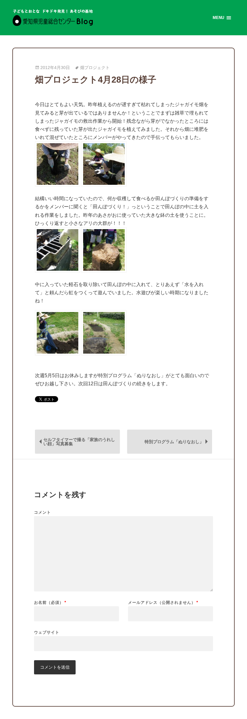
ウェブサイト (46, 632)
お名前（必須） (50, 602)
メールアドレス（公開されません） (163, 602)
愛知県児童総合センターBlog (53, 17)
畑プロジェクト (95, 67)
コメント (42, 512)
